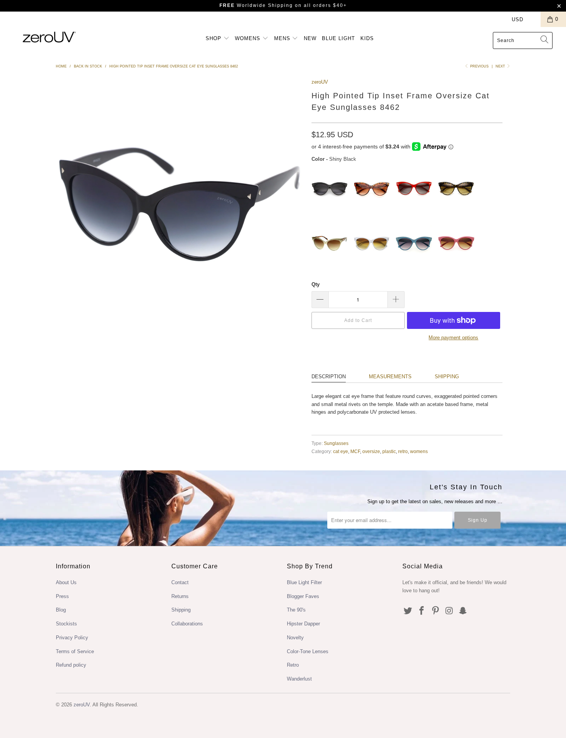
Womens (248, 38)
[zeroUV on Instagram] (449, 611)
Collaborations (187, 624)
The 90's (296, 610)
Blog (61, 610)
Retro (293, 665)
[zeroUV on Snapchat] (463, 611)
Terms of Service (75, 651)
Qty (315, 284)
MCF (355, 451)
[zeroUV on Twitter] (408, 611)
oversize (371, 451)
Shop (214, 38)
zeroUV (319, 82)
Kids (367, 38)
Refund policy (71, 665)
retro (403, 451)
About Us (66, 582)
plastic (389, 451)
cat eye (340, 451)
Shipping (447, 376)
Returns (180, 596)
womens (419, 451)
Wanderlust (299, 679)
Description (328, 376)
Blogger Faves (303, 596)
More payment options (453, 337)
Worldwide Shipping (256, 5)
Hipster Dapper (303, 624)
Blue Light (338, 38)
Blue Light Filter (304, 582)
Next (501, 66)
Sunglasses (336, 443)
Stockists (66, 624)
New (310, 38)
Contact (180, 582)
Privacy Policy (72, 637)
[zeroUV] (49, 37)
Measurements (390, 376)
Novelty (295, 637)
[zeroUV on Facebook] (422, 611)
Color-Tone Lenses (307, 651)
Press (62, 596)
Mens (283, 38)
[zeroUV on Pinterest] (435, 611)
